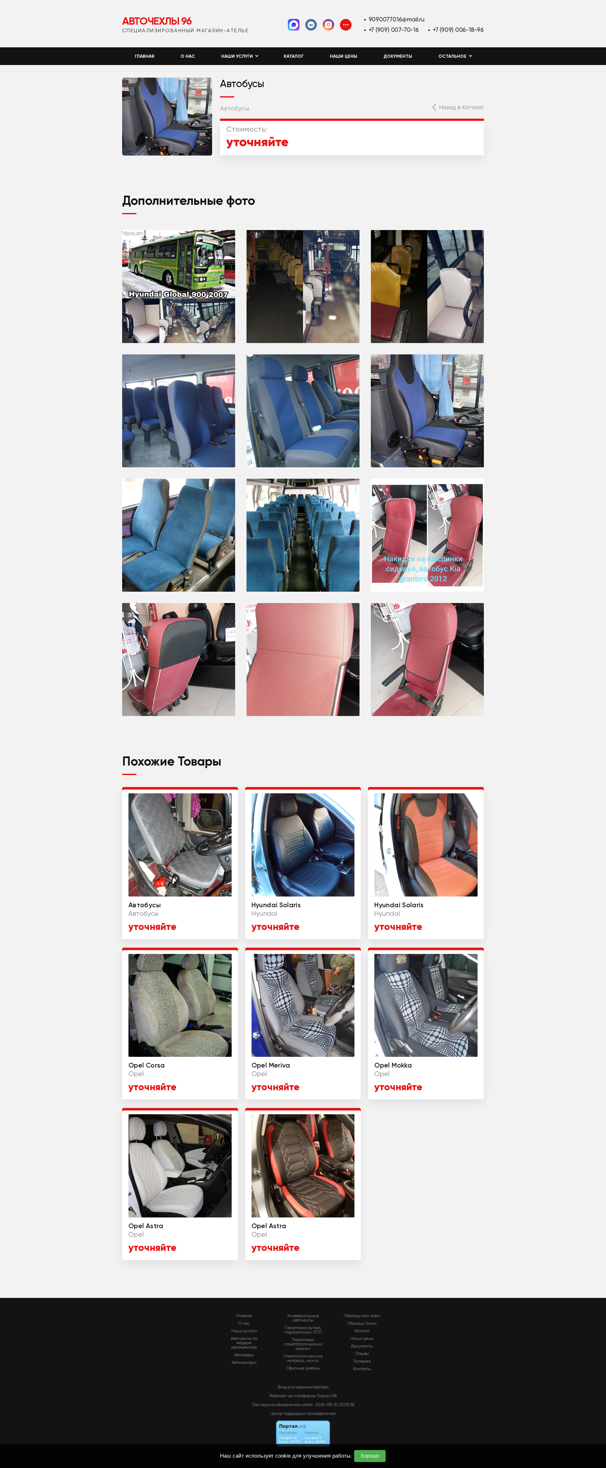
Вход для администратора (303, 1387)
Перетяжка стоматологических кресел (303, 1344)
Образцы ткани (362, 1323)
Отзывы (362, 1354)
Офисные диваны (303, 1368)
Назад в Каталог (461, 107)
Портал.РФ (327, 1396)
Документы (397, 56)
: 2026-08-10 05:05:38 (333, 1404)
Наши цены (343, 56)
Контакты (362, 1369)
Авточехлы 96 (157, 21)
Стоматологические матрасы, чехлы (303, 1358)
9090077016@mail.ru (397, 19)
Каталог (294, 56)
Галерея (362, 1361)
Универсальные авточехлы (303, 1318)
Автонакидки (244, 1362)
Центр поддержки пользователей (303, 1413)
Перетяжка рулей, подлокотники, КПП (303, 1330)
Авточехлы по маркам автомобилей (244, 1343)
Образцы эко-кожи (362, 1316)
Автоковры (244, 1355)
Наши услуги (244, 1331)
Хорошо (369, 1456)
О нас (188, 56)
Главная (144, 56)
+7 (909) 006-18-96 (458, 29)
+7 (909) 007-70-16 (394, 29)
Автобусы (234, 108)
